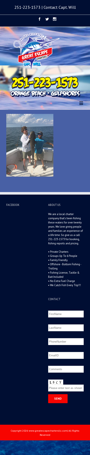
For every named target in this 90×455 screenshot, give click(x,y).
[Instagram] (54, 19)
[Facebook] (39, 19)
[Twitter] (47, 19)
